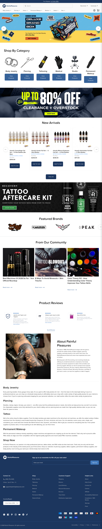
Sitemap (87, 503)
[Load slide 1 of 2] (50, 39)
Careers (87, 488)
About (86, 479)
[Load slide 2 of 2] (52, 39)
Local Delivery (63, 485)
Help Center (88, 482)
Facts (86, 506)
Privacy (82, 525)
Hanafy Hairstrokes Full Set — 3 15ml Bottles (83, 151)
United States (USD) (10, 503)
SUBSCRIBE (94, 462)
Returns (61, 482)
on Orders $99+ (55, 1)
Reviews (61, 492)
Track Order (62, 495)
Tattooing (35, 482)
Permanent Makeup (37, 495)
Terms (87, 525)
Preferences (95, 525)
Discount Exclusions (64, 488)
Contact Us (88, 485)
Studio (34, 492)
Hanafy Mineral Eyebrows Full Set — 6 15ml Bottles (61, 151)
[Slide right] (96, 149)
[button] (7, 10)
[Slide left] (5, 149)
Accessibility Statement (91, 495)
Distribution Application (65, 498)
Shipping (61, 479)
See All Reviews (51, 330)
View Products (11, 77)
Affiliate (87, 492)
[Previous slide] (3, 28)
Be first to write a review (16, 155)
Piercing (34, 485)
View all (51, 177)
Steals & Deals (36, 498)
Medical (34, 488)
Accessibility (75, 525)
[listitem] (16, 319)
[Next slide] (98, 28)
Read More (16, 324)
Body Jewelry (36, 479)
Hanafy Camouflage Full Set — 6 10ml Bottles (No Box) (18, 152)
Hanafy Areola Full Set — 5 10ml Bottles (40, 151)
